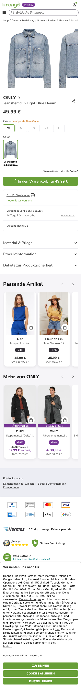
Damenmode (11, 487)
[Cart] (31, 327)
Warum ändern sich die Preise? (60, 171)
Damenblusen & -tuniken (18, 484)
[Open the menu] (4, 12)
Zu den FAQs (68, 215)
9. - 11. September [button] (18, 195)
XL (8, 128)
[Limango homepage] (11, 4)
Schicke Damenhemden (52, 484)
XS (46, 128)
